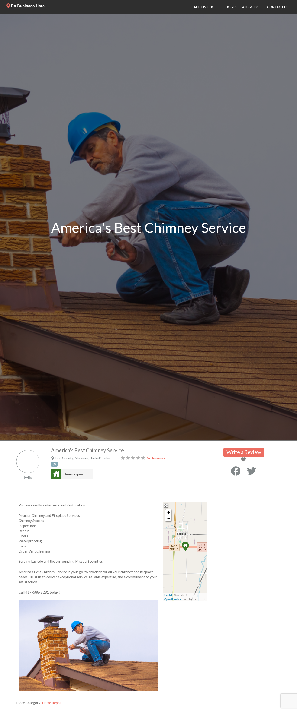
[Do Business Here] (25, 7)
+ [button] (168, 512)
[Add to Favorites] (244, 460)
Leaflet (168, 595)
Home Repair (73, 474)
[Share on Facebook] (235, 471)
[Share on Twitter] (251, 471)
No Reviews (156, 458)
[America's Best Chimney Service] (185, 546)
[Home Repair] (56, 474)
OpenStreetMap (173, 599)
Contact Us (277, 7)
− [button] (168, 518)
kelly (28, 477)
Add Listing (204, 7)
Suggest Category (241, 7)
